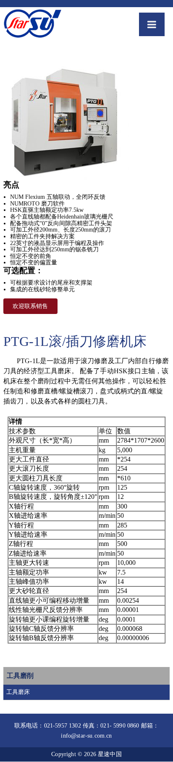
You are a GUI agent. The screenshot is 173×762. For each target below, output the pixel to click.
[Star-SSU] (32, 25)
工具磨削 (20, 675)
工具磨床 (18, 692)
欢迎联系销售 (30, 306)
